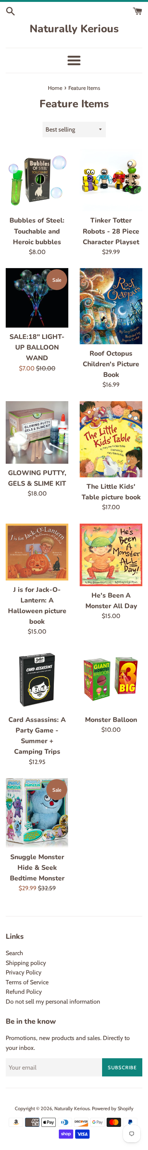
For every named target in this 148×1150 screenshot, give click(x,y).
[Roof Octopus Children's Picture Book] (111, 306)
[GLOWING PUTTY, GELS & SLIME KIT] (37, 432)
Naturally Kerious (74, 29)
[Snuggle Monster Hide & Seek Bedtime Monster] (37, 812)
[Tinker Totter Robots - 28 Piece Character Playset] (111, 180)
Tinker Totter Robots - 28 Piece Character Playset (111, 231)
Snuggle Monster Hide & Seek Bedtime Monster (37, 867)
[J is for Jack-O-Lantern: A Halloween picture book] (37, 552)
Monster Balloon (111, 719)
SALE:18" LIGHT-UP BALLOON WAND (37, 347)
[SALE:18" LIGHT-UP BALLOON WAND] (37, 298)
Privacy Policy (23, 972)
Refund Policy (24, 991)
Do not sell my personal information (53, 1001)
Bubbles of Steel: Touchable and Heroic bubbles (37, 231)
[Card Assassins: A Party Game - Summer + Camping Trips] (37, 679)
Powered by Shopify (113, 1108)
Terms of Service (27, 982)
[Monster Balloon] (111, 679)
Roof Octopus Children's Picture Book (111, 364)
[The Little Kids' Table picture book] (111, 439)
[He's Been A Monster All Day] (111, 555)
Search (14, 953)
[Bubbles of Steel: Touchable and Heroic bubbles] (37, 180)
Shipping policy (26, 962)
